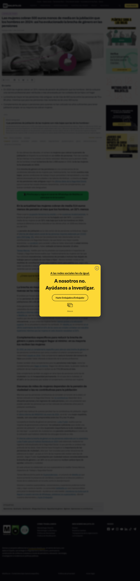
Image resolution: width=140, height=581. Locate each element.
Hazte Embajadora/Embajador (70, 297)
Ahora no (70, 311)
